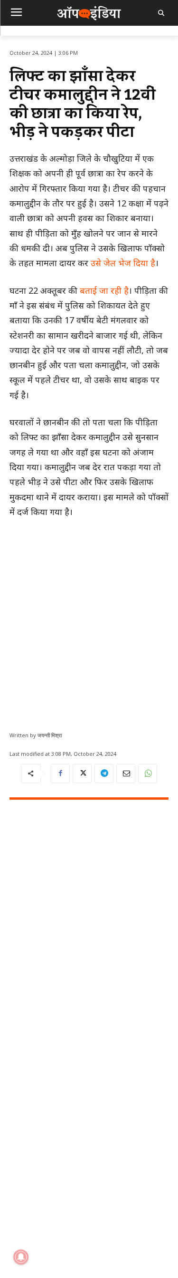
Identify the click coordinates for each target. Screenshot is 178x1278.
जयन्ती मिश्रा (49, 735)
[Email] (125, 773)
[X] (82, 773)
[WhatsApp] (147, 773)
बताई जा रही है (104, 290)
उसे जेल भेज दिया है (121, 262)
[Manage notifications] (20, 1257)
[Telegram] (103, 773)
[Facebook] (60, 773)
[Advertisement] (89, 621)
